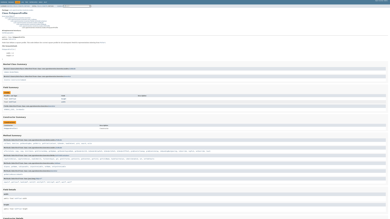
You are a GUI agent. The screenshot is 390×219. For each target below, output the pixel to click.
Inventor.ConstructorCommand (15, 80)
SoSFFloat (12, 99)
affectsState (9, 151)
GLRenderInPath (109, 151)
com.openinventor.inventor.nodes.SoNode (28, 23)
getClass (14, 182)
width (63, 102)
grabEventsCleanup (138, 151)
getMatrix (37, 143)
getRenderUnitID (81, 151)
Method (27, 6)
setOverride (200, 151)
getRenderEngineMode (65, 151)
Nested (9, 6)
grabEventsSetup (152, 151)
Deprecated (33, 2)
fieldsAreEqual (48, 159)
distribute (29, 151)
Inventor (67, 76)
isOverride (183, 151)
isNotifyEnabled (132, 159)
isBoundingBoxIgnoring (168, 151)
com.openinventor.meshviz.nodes (21, 10)
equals (6, 182)
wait (57, 182)
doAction (15, 143)
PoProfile (12, 39)
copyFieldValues (10, 159)
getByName (52, 151)
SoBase (57, 163)
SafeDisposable (7, 33)
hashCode (23, 182)
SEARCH (59, 6)
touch (208, 151)
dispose (7, 166)
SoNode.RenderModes (11, 72)
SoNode (72, 69)
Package (11, 2)
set (141, 159)
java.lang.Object (8, 16)
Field (15, 6)
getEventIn (75, 159)
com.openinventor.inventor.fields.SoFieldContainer (29, 21)
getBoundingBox (26, 143)
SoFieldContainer (62, 155)
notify (31, 182)
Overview (4, 2)
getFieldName (105, 159)
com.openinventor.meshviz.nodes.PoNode (31, 24)
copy (17, 151)
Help (45, 2)
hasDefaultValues (117, 159)
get (57, 159)
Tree (26, 2)
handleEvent (70, 143)
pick (78, 143)
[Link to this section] (28, 64)
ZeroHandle (20, 109)
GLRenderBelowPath (95, 151)
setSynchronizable (59, 166)
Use (22, 2)
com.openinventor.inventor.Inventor (18, 18)
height (63, 99)
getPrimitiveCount (49, 143)
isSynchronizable (36, 166)
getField (95, 159)
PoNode (59, 140)
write (90, 143)
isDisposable (23, 166)
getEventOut (85, 159)
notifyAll (40, 182)
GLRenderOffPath (123, 151)
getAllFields (65, 159)
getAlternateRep (41, 151)
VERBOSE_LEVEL (9, 109)
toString (50, 182)
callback (7, 143)
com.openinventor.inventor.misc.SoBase (22, 19)
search (83, 143)
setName (47, 166)
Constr (20, 6)
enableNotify (36, 159)
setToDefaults (149, 159)
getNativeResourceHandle (13, 174)
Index (41, 2)
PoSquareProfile (10, 128)
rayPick (191, 151)
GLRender (61, 143)
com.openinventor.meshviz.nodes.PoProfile (34, 26)
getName (14, 166)
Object (38, 178)
